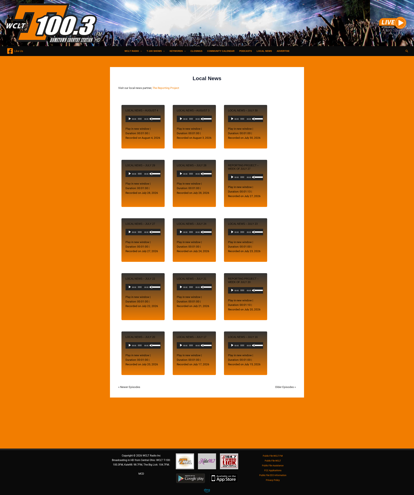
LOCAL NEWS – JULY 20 (140, 337)
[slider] (155, 118)
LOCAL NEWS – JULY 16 (243, 337)
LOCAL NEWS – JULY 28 (191, 165)
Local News (264, 51)
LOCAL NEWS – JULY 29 (140, 165)
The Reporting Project (166, 88)
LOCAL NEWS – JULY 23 (243, 223)
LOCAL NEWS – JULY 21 (191, 278)
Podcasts (245, 51)
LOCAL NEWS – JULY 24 (191, 223)
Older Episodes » (285, 387)
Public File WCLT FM (273, 456)
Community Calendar (220, 51)
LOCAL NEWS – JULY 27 (140, 223)
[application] (143, 119)
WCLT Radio (132, 51)
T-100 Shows (154, 51)
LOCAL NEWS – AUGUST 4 (141, 110)
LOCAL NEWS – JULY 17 (191, 337)
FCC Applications (272, 470)
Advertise (283, 51)
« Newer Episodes (129, 387)
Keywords (176, 51)
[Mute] (151, 118)
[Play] (129, 118)
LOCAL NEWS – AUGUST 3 (193, 110)
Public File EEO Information (272, 475)
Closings (196, 51)
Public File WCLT (273, 460)
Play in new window (137, 128)
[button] (140, 51)
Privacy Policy (273, 480)
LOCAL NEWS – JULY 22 (140, 278)
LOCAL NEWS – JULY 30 (243, 110)
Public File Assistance (272, 465)
